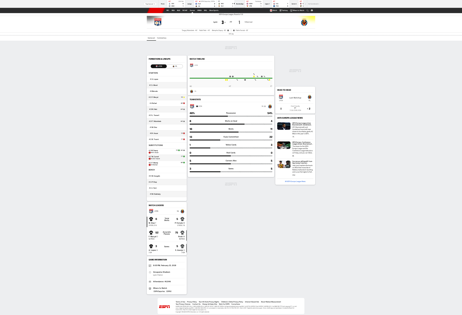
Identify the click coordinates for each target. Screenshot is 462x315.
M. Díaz (154, 127)
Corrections (235, 304)
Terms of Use (180, 302)
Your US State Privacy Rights (209, 302)
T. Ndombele (156, 121)
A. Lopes (155, 79)
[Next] (305, 4)
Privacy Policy (192, 302)
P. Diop (154, 182)
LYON (196, 65)
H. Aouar (155, 133)
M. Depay (154, 150)
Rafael (154, 103)
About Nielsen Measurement (271, 302)
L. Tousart (155, 115)
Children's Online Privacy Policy (232, 302)
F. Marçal (155, 97)
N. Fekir (154, 109)
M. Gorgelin (156, 176)
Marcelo (155, 91)
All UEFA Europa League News (295, 181)
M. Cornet (155, 157)
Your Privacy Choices (183, 304)
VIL (195, 91)
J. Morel (154, 85)
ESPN (156, 10)
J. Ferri (154, 188)
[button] (307, 10)
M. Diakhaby (156, 194)
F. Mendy (155, 163)
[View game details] (295, 107)
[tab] (159, 66)
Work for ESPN (224, 304)
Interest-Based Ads (252, 302)
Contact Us (196, 304)
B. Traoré (155, 139)
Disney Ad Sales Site (209, 304)
